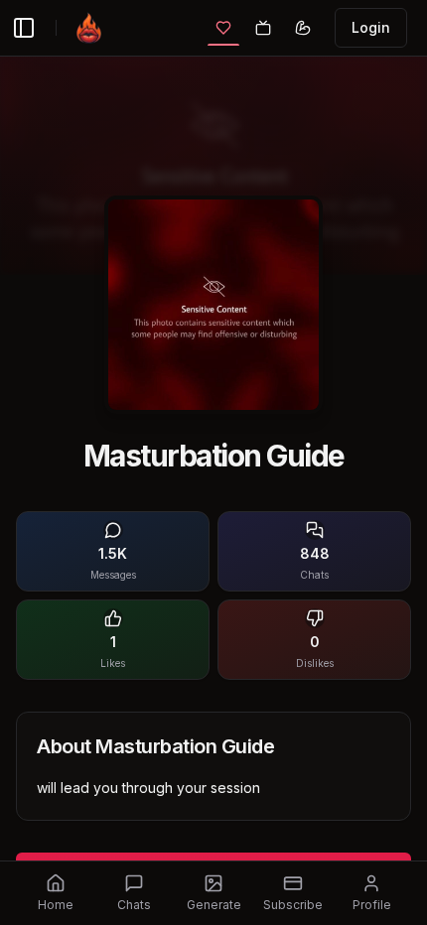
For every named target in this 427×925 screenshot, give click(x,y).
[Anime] (263, 28)
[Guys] (303, 28)
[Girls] (223, 28)
